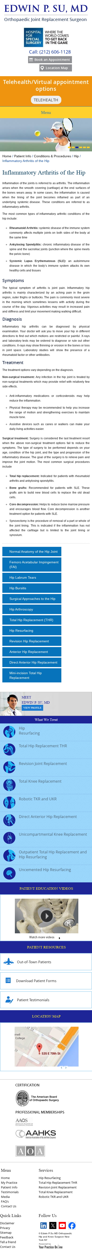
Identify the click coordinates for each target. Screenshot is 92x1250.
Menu (46, 112)
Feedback (6, 1237)
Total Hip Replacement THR (43, 745)
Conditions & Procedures (52, 156)
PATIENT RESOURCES (46, 947)
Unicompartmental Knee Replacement (53, 834)
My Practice (9, 1182)
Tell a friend (8, 1242)
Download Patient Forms (36, 980)
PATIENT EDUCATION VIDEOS (46, 888)
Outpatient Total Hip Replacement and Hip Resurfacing (53, 854)
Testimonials (10, 1192)
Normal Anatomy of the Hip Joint (33, 551)
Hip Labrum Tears (22, 577)
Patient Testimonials (33, 999)
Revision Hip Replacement (29, 641)
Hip (76, 156)
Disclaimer (7, 1223)
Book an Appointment (52, 59)
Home (6, 156)
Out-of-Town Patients (34, 961)
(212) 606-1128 (55, 52)
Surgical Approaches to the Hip (32, 599)
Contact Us (8, 1206)
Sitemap (6, 1232)
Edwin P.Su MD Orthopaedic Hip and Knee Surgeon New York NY (55, 1236)
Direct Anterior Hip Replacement (33, 662)
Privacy (5, 1228)
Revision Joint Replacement (43, 763)
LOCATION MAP (46, 1016)
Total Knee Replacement (40, 781)
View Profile (32, 707)
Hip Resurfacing (21, 630)
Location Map (57, 68)
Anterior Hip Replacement (28, 652)
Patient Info (22, 156)
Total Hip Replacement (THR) (31, 620)
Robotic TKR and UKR (38, 798)
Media (5, 1197)
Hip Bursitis (17, 588)
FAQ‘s (5, 1201)
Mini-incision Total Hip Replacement (25, 675)
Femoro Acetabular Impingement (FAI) (34, 564)
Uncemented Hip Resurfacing (45, 869)
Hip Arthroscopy (21, 609)
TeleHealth (46, 100)
